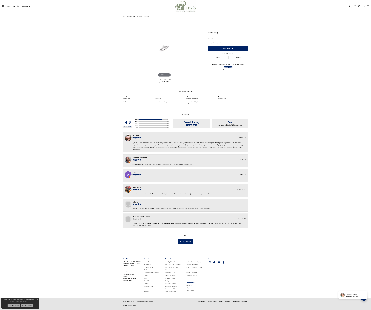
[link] (8, 6)
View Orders (190, 290)
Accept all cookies (27, 305)
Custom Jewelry (191, 270)
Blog (187, 288)
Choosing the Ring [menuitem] (170, 270)
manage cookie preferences (18, 301)
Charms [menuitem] (146, 283)
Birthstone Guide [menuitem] (170, 273)
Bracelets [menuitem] (146, 281)
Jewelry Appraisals (192, 264)
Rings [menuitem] (145, 278)
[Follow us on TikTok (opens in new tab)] (214, 262)
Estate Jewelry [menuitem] (148, 286)
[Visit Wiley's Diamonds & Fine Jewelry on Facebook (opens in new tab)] (223, 262)
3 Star (137, 123)
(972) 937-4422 (164, 82)
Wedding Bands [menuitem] (148, 267)
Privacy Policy (212, 301)
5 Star (137, 119)
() (168, 119)
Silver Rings (139, 16)
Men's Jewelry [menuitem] (148, 289)
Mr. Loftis (135, 135)
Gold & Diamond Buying (193, 262)
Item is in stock (228, 67)
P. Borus (135, 202)
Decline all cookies (13, 305)
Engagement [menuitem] (147, 264)
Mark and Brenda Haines (141, 217)
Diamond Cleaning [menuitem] (170, 283)
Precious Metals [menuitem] (170, 278)
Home (124, 16)
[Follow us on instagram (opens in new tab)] (210, 262)
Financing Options (191, 275)
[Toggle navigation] (368, 6)
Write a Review (185, 241)
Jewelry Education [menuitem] (170, 262)
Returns (238, 57)
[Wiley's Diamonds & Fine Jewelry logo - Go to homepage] (185, 6)
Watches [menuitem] (146, 291)
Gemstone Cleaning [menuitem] (171, 286)
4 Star (137, 121)
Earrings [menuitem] (146, 270)
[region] (164, 48)
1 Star (137, 127)
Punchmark (132, 305)
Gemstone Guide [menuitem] (170, 275)
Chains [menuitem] (146, 275)
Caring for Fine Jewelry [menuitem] (172, 281)
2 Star (137, 125)
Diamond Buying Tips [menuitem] (171, 267)
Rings (134, 16)
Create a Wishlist (191, 273)
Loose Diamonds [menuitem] (149, 262)
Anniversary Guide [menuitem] (170, 289)
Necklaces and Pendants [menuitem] (151, 273)
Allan (134, 172)
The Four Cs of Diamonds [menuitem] (173, 264)
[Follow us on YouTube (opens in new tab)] (219, 262)
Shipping (218, 57)
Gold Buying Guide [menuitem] (170, 291)
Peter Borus (136, 187)
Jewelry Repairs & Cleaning (194, 267)
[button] (350, 6)
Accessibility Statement (239, 301)
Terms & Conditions (224, 301)
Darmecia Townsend (139, 157)
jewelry (129, 16)
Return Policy (202, 301)
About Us (189, 285)
